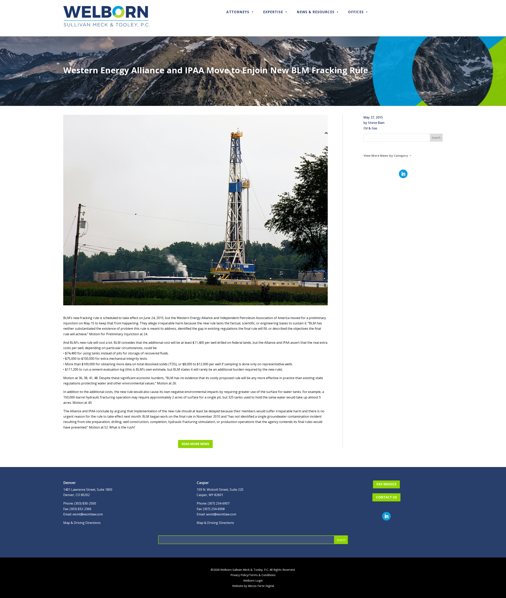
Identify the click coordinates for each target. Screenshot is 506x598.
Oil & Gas (370, 128)
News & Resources (315, 12)
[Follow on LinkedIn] (403, 174)
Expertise (273, 12)
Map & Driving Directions (82, 523)
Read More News (195, 444)
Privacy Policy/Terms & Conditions (253, 575)
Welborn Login (253, 580)
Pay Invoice (386, 484)
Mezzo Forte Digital (261, 586)
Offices (356, 12)
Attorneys (237, 12)
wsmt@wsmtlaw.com (88, 514)
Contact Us (386, 497)
